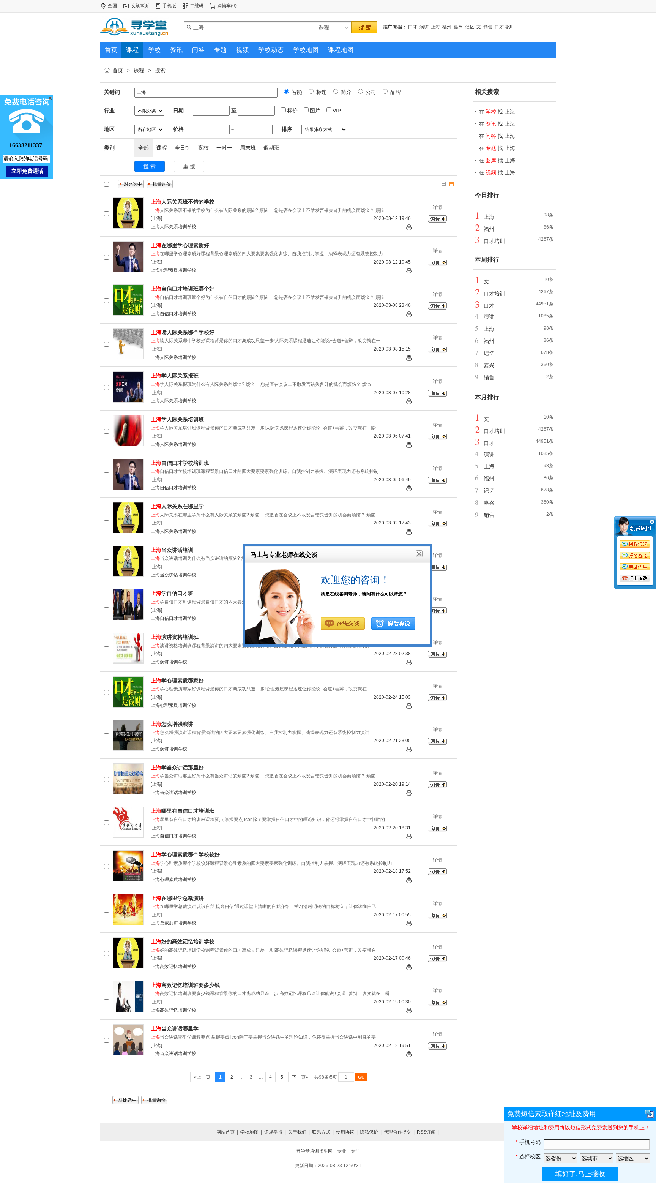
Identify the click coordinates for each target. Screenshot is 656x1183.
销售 (487, 27)
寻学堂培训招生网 (314, 1151)
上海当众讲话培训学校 (173, 575)
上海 (435, 27)
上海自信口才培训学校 (173, 313)
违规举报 (273, 1132)
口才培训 (504, 27)
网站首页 (225, 1132)
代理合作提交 (397, 1132)
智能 (296, 92)
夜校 (203, 148)
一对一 (224, 148)
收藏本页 (140, 5)
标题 (321, 92)
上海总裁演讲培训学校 (173, 923)
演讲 (424, 27)
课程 (139, 70)
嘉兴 (458, 27)
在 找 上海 (497, 112)
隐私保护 (369, 1132)
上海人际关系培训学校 (173, 226)
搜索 (160, 70)
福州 (446, 27)
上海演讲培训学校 (169, 662)
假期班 (271, 148)
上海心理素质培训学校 (173, 270)
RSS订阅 (426, 1132)
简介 (345, 92)
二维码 (196, 5)
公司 (370, 92)
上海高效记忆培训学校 (173, 966)
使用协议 (345, 1132)
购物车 (224, 5)
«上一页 (202, 1077)
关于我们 (297, 1132)
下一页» (300, 1077)
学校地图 (249, 1132)
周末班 (248, 148)
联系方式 (321, 1132)
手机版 (169, 5)
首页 (117, 70)
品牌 (395, 92)
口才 (412, 27)
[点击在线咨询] (635, 554)
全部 (143, 148)
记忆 (469, 27)
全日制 (183, 148)
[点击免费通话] (635, 579)
